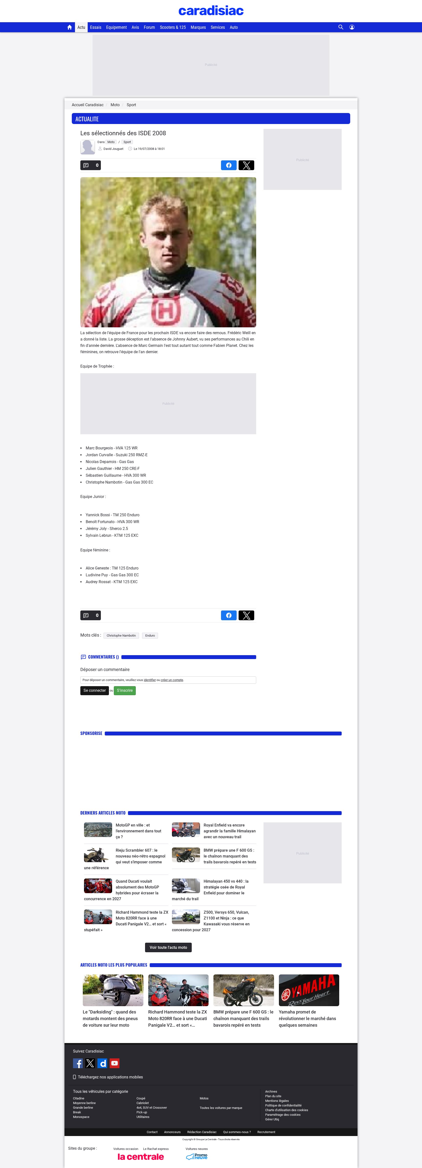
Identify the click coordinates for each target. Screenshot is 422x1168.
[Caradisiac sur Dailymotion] (102, 1064)
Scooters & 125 (173, 27)
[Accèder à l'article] (98, 829)
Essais (95, 27)
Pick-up (142, 1112)
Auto (234, 27)
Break (77, 1112)
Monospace (81, 1117)
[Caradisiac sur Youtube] (114, 1064)
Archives (271, 1091)
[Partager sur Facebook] (230, 163)
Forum (149, 27)
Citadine (78, 1098)
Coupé (141, 1098)
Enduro (150, 635)
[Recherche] (341, 27)
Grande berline (83, 1107)
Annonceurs (172, 1132)
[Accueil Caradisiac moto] (69, 27)
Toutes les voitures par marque (221, 1108)
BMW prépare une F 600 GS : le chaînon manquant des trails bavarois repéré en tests (230, 856)
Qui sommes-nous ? (237, 1132)
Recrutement (266, 1132)
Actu (81, 27)
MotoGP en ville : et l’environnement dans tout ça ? (138, 831)
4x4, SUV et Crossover (152, 1107)
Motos (204, 1098)
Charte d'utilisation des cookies (286, 1110)
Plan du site (273, 1096)
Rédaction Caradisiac (202, 1132)
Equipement (116, 27)
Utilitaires (143, 1117)
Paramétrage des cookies (283, 1114)
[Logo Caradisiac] (211, 19)
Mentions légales (277, 1101)
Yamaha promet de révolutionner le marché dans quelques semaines (307, 1018)
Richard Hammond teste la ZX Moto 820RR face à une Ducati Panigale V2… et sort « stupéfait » (177, 1018)
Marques (198, 27)
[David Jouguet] (87, 153)
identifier (150, 680)
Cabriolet (143, 1103)
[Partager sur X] (247, 163)
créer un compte (172, 680)
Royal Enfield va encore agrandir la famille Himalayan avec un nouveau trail (230, 831)
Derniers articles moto (103, 813)
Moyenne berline (84, 1103)
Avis (135, 27)
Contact (152, 1132)
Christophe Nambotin (121, 635)
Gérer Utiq (272, 1119)
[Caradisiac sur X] (90, 1064)
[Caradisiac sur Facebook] (78, 1064)
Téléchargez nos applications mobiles (110, 1077)
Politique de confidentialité (283, 1105)
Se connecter (95, 690)
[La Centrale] (141, 1161)
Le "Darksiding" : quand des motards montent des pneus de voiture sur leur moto (110, 1018)
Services (218, 27)
